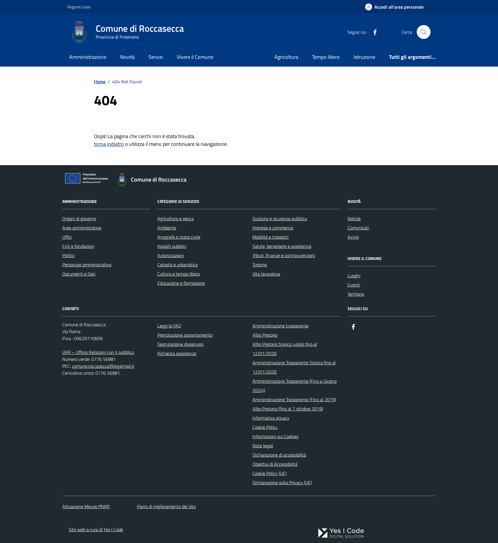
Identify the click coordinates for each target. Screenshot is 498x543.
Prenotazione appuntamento (184, 334)
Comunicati (358, 227)
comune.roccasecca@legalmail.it (103, 366)
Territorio (356, 294)
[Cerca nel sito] (424, 32)
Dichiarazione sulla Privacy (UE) (282, 482)
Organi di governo (79, 218)
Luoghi (354, 275)
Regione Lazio (78, 7)
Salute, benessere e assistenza (281, 246)
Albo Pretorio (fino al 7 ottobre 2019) (287, 408)
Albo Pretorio (264, 334)
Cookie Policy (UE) (269, 473)
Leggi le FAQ (169, 325)
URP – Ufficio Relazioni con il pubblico (98, 352)
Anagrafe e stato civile (178, 236)
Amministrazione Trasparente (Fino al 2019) (294, 399)
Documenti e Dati (78, 273)
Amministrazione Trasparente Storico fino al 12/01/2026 (294, 367)
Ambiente (166, 227)
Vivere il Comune (195, 57)
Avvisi (353, 236)
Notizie (354, 218)
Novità (127, 57)
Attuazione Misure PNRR (86, 506)
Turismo (259, 264)
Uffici (67, 236)
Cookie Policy (265, 427)
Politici (68, 255)
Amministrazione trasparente (280, 325)
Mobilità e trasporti (270, 236)
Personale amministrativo (86, 264)
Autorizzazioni (170, 255)
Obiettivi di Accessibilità (274, 464)
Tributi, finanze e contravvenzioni (283, 255)
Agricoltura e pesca (175, 218)
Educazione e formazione (181, 283)
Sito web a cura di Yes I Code (96, 529)
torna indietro (109, 144)
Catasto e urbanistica (177, 264)
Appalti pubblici (171, 246)
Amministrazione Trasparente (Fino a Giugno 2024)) (294, 386)
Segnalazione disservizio (180, 344)
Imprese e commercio (272, 227)
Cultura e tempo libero (178, 273)
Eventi (354, 284)
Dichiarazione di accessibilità (279, 454)
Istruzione (364, 57)
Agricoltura (286, 57)
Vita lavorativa (266, 273)
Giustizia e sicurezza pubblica (279, 218)
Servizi (155, 57)
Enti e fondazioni (78, 246)
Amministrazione (87, 57)
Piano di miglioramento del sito (166, 506)
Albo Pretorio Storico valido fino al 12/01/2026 (284, 349)
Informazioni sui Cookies (275, 436)
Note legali (262, 445)
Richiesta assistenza (176, 353)
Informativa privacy (270, 417)
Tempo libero (326, 57)
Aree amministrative (81, 227)
